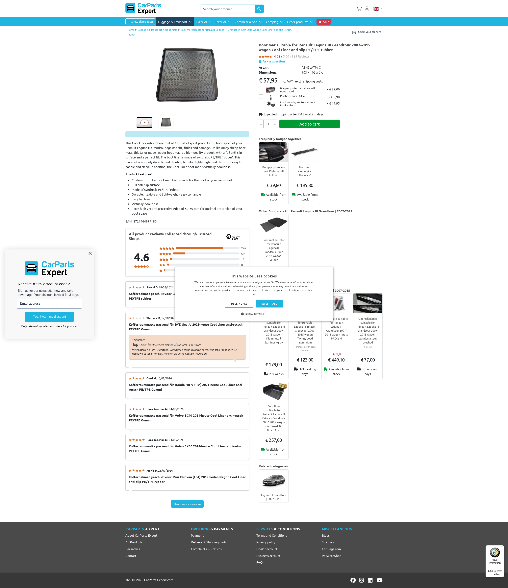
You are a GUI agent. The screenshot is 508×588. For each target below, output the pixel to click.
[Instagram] (362, 580)
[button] (254, 314)
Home (130, 29)
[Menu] (501, 547)
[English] (378, 8)
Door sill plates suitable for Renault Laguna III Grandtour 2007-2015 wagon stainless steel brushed (368, 330)
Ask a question (273, 61)
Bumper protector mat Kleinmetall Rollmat (273, 171)
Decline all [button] (239, 303)
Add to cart (309, 123)
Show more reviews (187, 504)
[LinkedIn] (371, 580)
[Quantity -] (261, 124)
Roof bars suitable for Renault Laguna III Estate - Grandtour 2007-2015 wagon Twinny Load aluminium (305, 330)
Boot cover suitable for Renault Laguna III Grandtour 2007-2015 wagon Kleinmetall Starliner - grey (274, 330)
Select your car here (369, 31)
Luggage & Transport (150, 29)
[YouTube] (380, 580)
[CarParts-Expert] (143, 8)
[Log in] (367, 8)
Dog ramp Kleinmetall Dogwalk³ (305, 171)
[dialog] (254, 294)
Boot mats (171, 29)
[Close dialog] (90, 253)
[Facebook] (353, 580)
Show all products (142, 21)
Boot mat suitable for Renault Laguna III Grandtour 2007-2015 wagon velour (274, 249)
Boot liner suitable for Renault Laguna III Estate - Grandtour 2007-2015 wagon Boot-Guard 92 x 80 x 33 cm (273, 418)
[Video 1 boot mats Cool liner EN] (144, 122)
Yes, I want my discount (49, 316)
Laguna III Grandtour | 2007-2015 (273, 497)
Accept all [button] (269, 303)
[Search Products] (259, 9)
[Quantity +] (275, 124)
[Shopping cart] (359, 8)
